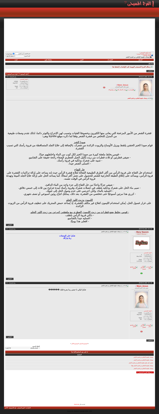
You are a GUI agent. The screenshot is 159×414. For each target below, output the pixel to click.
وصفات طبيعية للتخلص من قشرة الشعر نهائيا (142, 365)
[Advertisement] (89, 34)
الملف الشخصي (24, 79)
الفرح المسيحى (21, 407)
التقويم (81, 59)
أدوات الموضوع (24, 74)
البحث (15, 59)
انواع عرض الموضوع (12, 74)
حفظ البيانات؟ (9, 54)
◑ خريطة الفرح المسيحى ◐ (145, 372)
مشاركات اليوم (48, 59)
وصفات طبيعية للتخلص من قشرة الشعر (143, 360)
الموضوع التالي (75, 343)
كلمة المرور (27, 56)
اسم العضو (27, 53)
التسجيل (140, 59)
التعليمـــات (110, 59)
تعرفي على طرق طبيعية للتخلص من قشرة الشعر (141, 362)
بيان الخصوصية (12, 407)
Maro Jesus (122, 85)
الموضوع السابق (84, 343)
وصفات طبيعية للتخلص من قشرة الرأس (143, 357)
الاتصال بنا (28, 407)
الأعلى (6, 407)
